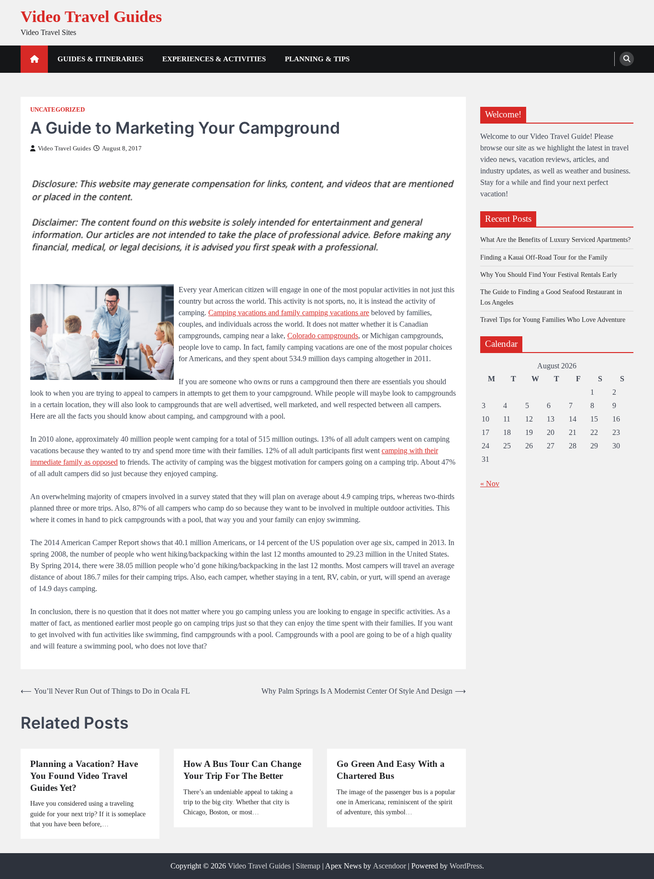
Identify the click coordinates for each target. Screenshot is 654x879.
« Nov (489, 483)
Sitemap (308, 866)
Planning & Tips (317, 59)
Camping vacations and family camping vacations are (288, 312)
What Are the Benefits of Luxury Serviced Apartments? (555, 239)
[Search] (627, 59)
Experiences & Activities (214, 59)
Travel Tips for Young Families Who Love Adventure (552, 319)
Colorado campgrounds (322, 335)
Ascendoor (389, 866)
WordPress (466, 866)
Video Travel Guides (91, 16)
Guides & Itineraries (100, 59)
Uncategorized (57, 109)
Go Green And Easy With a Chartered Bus (391, 770)
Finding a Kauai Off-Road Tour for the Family (544, 257)
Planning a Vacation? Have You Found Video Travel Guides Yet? (84, 776)
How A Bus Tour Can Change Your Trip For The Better (242, 770)
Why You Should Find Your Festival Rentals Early (548, 274)
